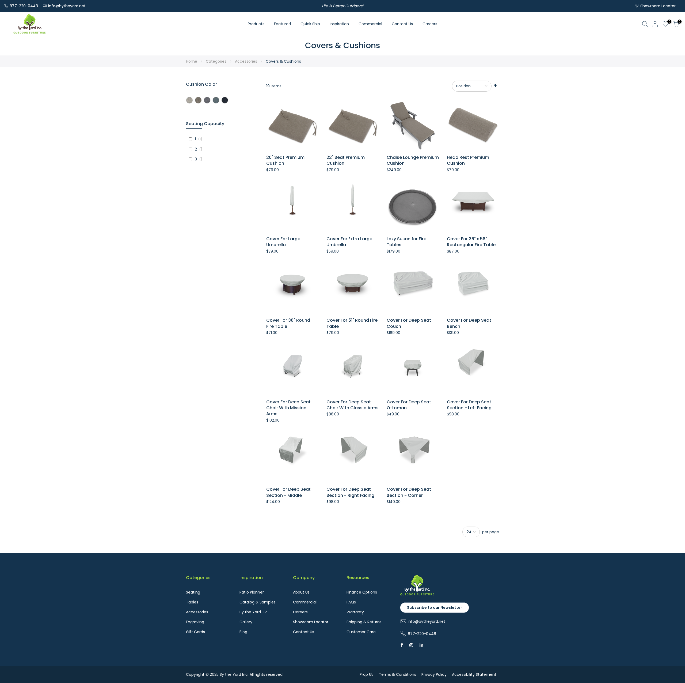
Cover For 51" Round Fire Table (352, 323)
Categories (216, 61)
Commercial (370, 24)
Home (192, 61)
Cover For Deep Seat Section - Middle (288, 492)
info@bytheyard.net (67, 6)
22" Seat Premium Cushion (345, 160)
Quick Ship (310, 24)
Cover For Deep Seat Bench (469, 323)
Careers (430, 24)
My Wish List (668, 22)
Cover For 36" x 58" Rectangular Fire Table (471, 242)
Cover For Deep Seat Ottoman (409, 405)
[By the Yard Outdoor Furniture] (417, 594)
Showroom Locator (658, 6)
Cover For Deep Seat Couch (409, 323)
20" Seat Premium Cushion (285, 160)
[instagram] (411, 645)
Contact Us (402, 24)
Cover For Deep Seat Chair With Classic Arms (352, 405)
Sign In (655, 24)
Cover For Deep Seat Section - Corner (409, 492)
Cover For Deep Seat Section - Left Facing (469, 405)
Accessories (246, 61)
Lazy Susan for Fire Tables (406, 242)
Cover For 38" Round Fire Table (288, 323)
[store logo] (29, 24)
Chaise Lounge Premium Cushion (413, 160)
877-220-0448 (24, 6)
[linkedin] (421, 645)
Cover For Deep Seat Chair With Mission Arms (288, 408)
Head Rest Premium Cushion (468, 160)
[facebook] (402, 645)
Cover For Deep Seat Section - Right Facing (350, 492)
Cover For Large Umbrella (283, 242)
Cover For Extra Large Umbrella (349, 242)
